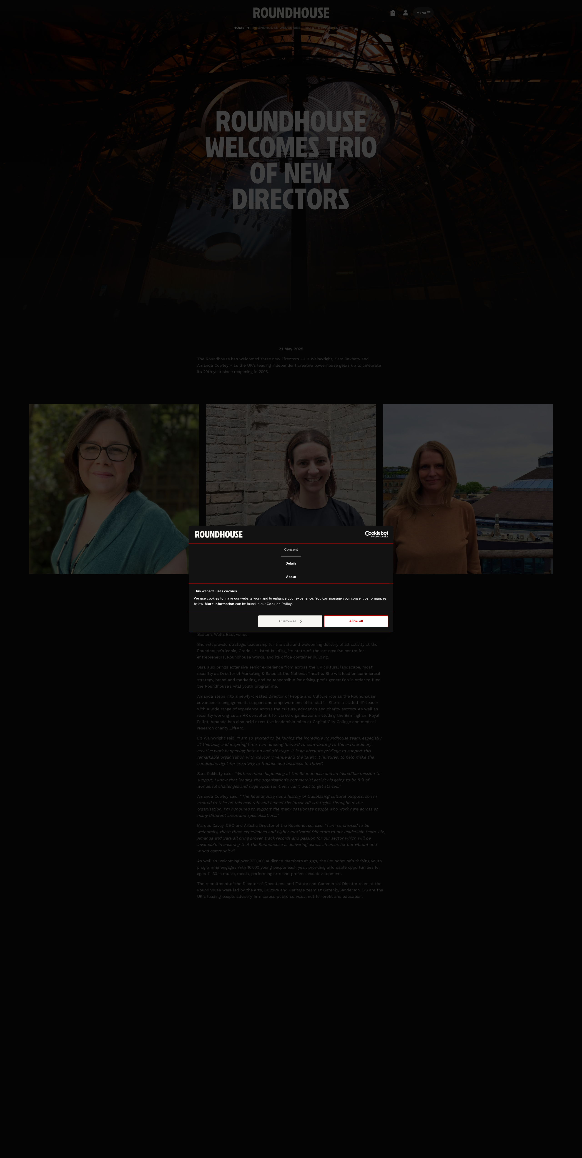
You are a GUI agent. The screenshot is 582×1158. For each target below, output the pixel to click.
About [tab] (291, 577)
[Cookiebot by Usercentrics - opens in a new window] (368, 534)
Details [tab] (291, 563)
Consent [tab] (291, 549)
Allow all (356, 621)
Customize (287, 621)
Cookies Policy (279, 604)
